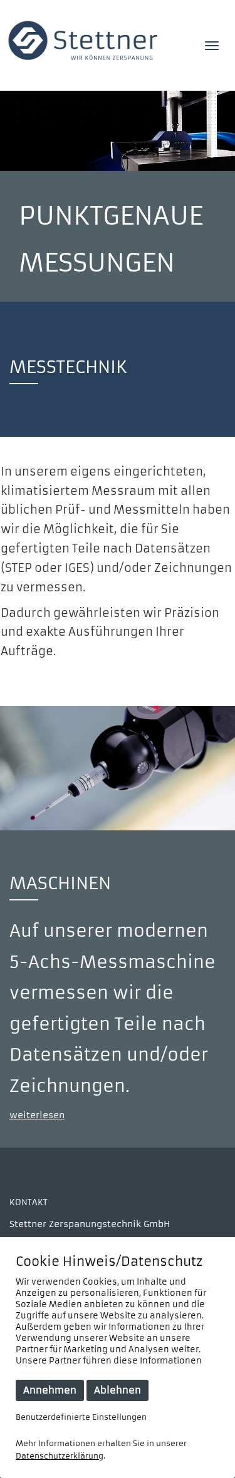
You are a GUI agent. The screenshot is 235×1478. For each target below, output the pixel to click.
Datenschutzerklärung (59, 1455)
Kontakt (28, 1202)
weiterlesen (37, 1115)
